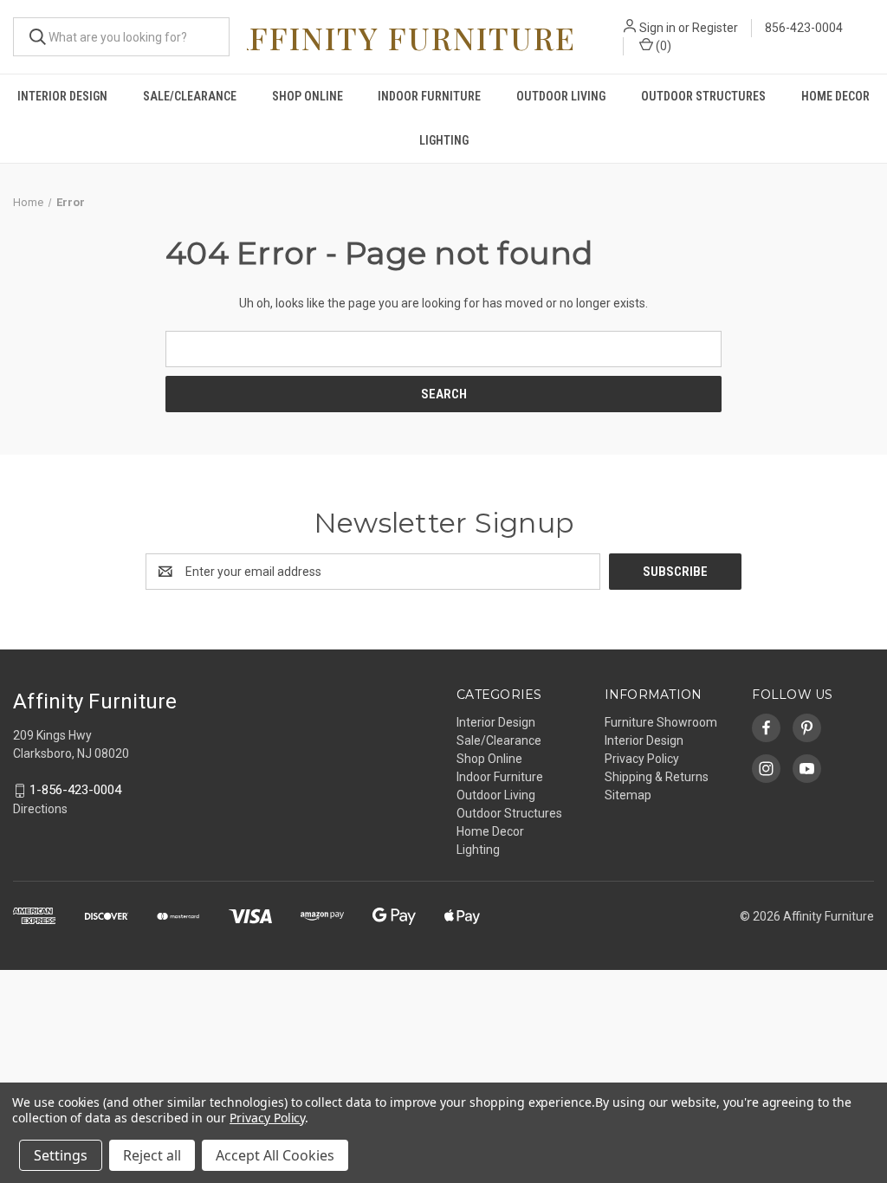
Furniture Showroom (661, 722)
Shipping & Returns (657, 777)
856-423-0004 (804, 28)
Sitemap (628, 795)
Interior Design (62, 96)
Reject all (152, 1155)
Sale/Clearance (189, 96)
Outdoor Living (560, 96)
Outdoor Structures (703, 96)
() (662, 46)
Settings (60, 1155)
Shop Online (307, 96)
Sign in (657, 28)
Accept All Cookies (275, 1155)
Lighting (444, 140)
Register (715, 28)
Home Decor (835, 96)
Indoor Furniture (429, 96)
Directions (40, 809)
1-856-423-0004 (75, 790)
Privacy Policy (642, 759)
